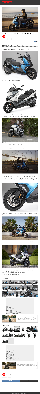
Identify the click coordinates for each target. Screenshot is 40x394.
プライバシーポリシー (18, 393)
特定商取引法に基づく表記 (24, 393)
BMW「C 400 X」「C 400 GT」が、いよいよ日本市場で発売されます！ (18, 33)
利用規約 (13, 393)
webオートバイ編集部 (9, 36)
